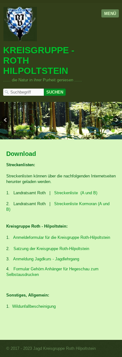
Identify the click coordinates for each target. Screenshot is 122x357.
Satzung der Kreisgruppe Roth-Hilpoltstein (51, 248)
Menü (110, 13)
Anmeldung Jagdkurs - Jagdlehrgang (46, 259)
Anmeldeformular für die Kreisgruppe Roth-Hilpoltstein (61, 237)
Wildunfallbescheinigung (34, 306)
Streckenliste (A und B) (75, 193)
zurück (6, 121)
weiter (116, 121)
